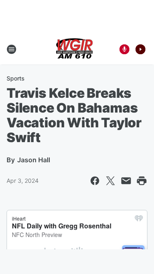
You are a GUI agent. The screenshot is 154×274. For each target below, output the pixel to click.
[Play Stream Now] (140, 49)
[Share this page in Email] (126, 181)
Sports (16, 78)
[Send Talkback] (124, 49)
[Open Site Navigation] (11, 49)
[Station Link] (74, 49)
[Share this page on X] (110, 181)
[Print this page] (141, 181)
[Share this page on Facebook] (95, 181)
